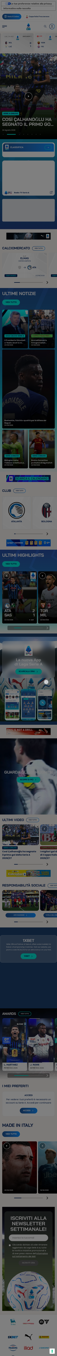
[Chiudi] (48, 669)
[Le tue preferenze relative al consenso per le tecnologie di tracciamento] (52, 1351)
